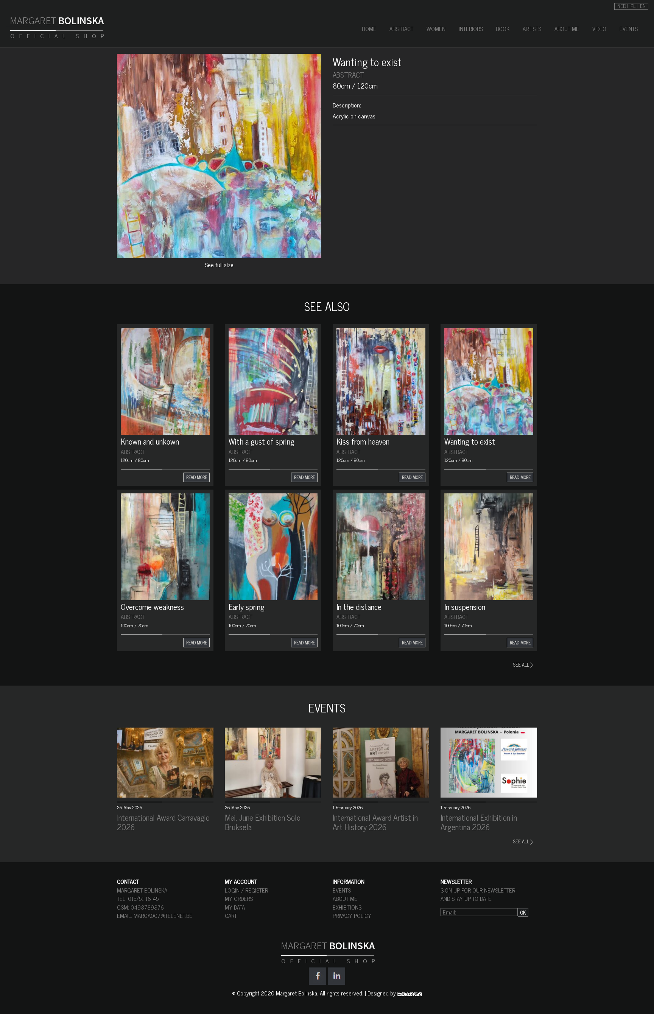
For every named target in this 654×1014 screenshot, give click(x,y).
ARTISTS (532, 28)
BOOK (502, 28)
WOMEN (436, 28)
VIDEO (599, 28)
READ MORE (196, 477)
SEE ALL (521, 665)
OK (523, 912)
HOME (369, 28)
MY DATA (235, 907)
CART (231, 915)
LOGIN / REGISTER (246, 890)
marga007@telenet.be (163, 915)
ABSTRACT (401, 28)
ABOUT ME (566, 28)
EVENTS (629, 28)
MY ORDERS (239, 898)
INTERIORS (471, 28)
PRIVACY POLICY (352, 915)
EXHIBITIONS (347, 907)
